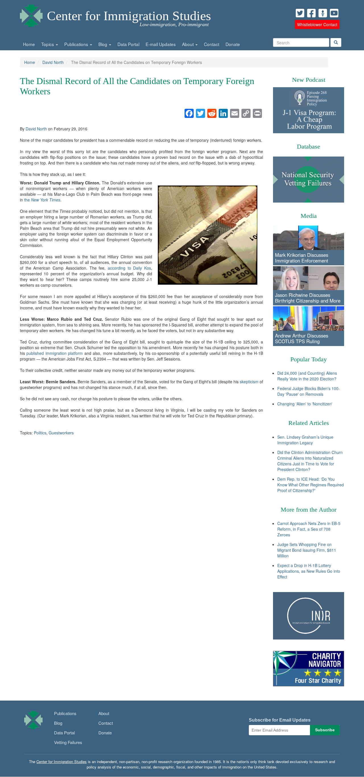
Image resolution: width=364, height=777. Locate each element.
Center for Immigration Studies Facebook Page (311, 13)
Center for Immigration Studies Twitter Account (300, 13)
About (188, 44)
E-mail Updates (161, 44)
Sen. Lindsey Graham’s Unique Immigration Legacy (305, 439)
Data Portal (128, 44)
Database (308, 146)
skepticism (249, 381)
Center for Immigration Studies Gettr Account (322, 13)
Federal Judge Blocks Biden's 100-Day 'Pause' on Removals (308, 391)
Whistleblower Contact (317, 24)
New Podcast (308, 79)
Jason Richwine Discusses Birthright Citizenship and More (307, 297)
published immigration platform (54, 353)
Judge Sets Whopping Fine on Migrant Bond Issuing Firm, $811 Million (306, 550)
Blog (103, 44)
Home (29, 44)
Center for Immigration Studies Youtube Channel (334, 13)
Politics (40, 433)
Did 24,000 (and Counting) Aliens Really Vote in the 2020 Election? (307, 376)
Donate (233, 44)
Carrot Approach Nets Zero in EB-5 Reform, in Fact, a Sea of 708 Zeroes (308, 529)
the (42, 200)
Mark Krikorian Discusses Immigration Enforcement (301, 257)
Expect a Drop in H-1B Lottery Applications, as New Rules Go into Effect (308, 571)
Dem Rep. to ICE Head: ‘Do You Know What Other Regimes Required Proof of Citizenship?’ (310, 484)
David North (53, 62)
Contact (211, 44)
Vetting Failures (68, 742)
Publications (76, 44)
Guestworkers (61, 433)
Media (309, 215)
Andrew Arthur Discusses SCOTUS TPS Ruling (301, 338)
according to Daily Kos (129, 268)
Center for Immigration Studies (129, 16)
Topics (48, 44)
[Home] (31, 14)
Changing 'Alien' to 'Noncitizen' (304, 404)
